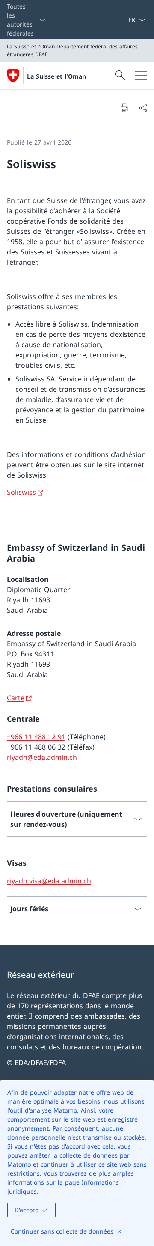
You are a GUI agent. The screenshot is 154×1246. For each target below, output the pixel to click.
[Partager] (142, 107)
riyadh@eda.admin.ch (42, 757)
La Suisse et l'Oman (56, 76)
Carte (15, 697)
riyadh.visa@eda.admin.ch (49, 881)
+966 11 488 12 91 (36, 736)
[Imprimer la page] (124, 107)
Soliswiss (21, 492)
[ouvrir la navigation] (141, 75)
